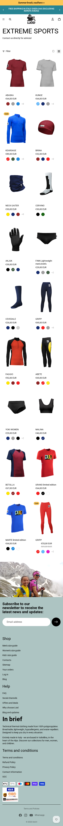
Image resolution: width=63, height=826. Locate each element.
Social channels (9, 698)
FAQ (4, 693)
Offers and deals (10, 703)
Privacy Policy (9, 767)
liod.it (35, 822)
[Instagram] (26, 815)
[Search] (10, 19)
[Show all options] (23, 104)
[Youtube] (31, 815)
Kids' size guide (9, 655)
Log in (5, 674)
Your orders (7, 669)
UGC (4, 776)
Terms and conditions (12, 757)
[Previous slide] (3, 10)
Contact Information (12, 772)
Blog (4, 679)
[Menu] (3, 19)
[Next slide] (59, 10)
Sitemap (6, 665)
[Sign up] (56, 622)
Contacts (6, 660)
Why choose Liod (10, 707)
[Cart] (59, 19)
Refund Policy (8, 762)
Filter (8, 51)
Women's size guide (11, 650)
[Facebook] (20, 815)
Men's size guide (9, 645)
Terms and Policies (31, 809)
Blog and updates (10, 712)
